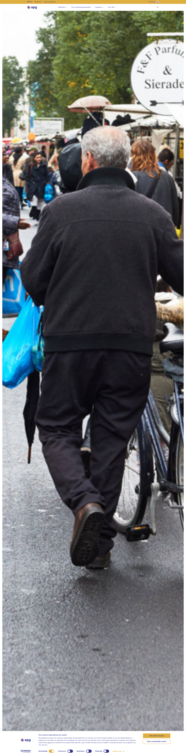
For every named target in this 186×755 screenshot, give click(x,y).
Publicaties (61, 7)
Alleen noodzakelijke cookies (156, 741)
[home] (32, 7)
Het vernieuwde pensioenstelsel (81, 7)
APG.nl (29, 2)
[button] (158, 7)
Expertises (98, 7)
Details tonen (117, 751)
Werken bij (38, 2)
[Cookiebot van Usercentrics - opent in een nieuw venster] (25, 751)
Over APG (111, 7)
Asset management (50, 2)
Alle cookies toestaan (156, 736)
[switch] (70, 751)
